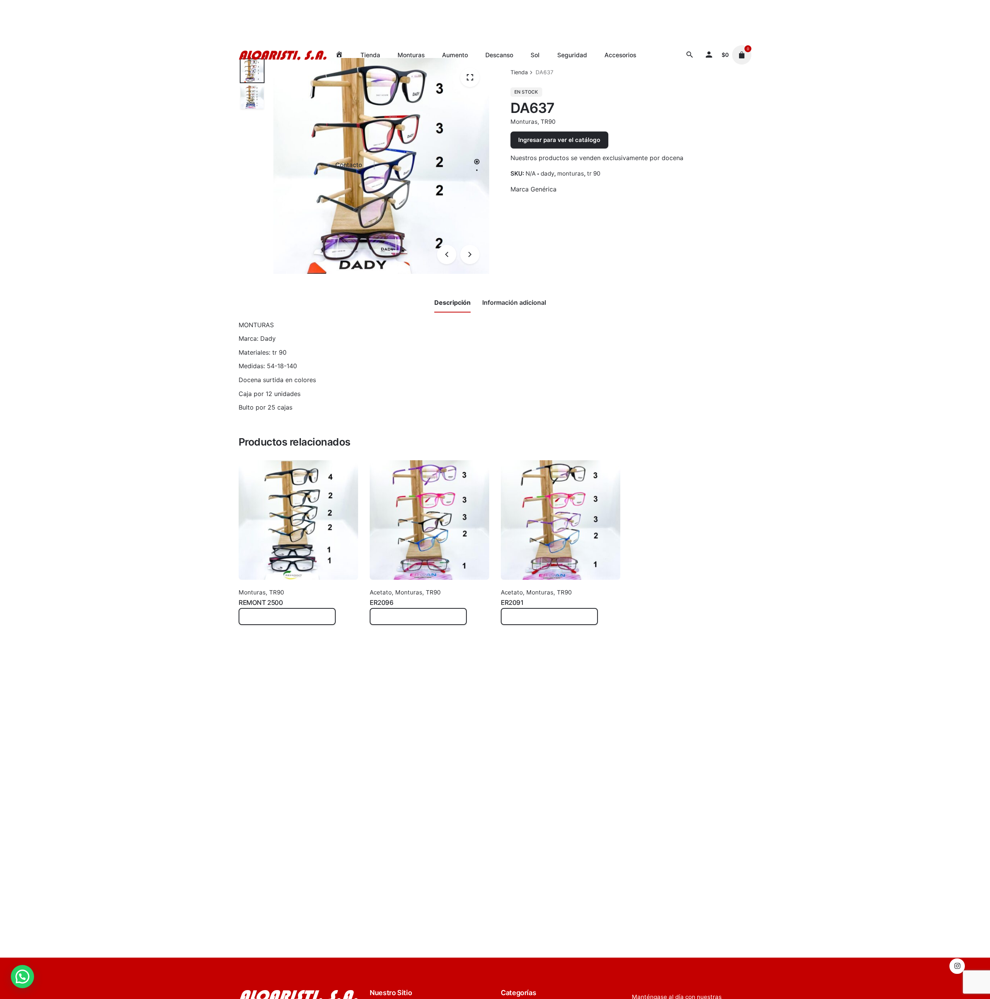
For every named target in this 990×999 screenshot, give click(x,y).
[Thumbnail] (283, 55)
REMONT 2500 (261, 602)
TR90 (548, 121)
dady (547, 173)
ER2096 (381, 602)
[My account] (709, 55)
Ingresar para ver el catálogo (559, 139)
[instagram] (957, 966)
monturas (570, 173)
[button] (22, 976)
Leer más (252, 620)
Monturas (524, 121)
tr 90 (593, 173)
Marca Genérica (533, 189)
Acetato (381, 592)
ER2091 (512, 602)
